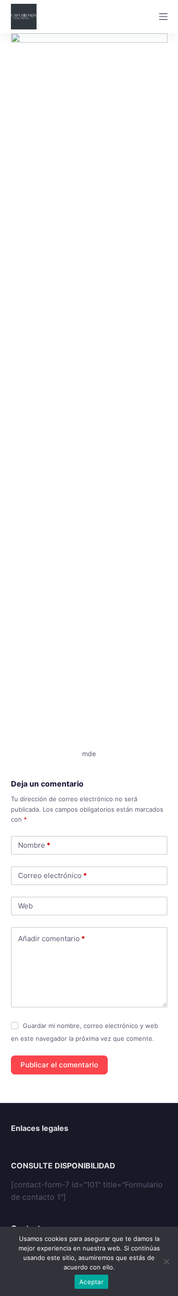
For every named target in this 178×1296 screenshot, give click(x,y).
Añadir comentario (51, 938)
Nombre (34, 845)
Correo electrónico (52, 875)
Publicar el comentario (59, 1064)
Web (25, 905)
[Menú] (163, 16)
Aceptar (91, 1282)
